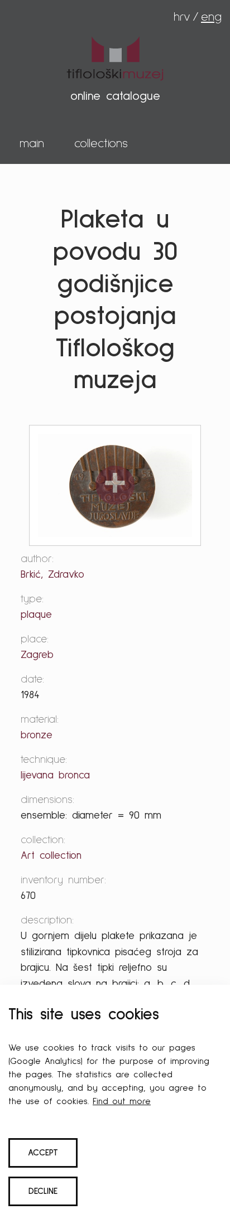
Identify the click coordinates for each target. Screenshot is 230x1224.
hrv (182, 17)
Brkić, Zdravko (52, 574)
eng (211, 17)
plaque (36, 614)
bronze (36, 735)
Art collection (51, 855)
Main (32, 144)
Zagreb (37, 655)
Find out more (122, 1101)
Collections (101, 144)
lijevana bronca (55, 775)
